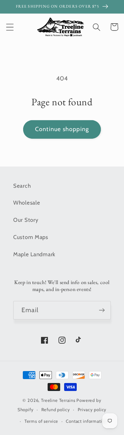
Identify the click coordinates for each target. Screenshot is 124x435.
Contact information (86, 421)
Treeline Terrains (58, 400)
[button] (10, 27)
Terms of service (41, 421)
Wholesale (26, 202)
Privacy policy (92, 409)
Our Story (25, 220)
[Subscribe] (101, 310)
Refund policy (55, 409)
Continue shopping (62, 129)
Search (22, 185)
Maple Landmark (34, 254)
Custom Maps (30, 237)
